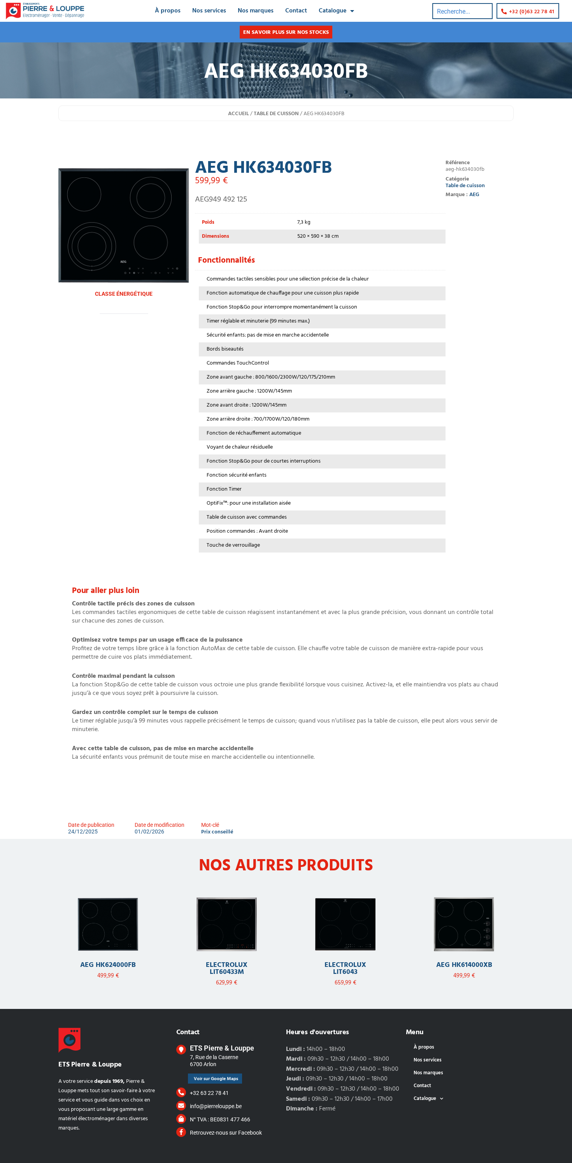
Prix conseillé (217, 832)
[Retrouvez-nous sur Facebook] (181, 1132)
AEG (474, 194)
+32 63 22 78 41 (209, 1093)
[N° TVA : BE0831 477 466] (181, 1119)
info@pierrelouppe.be (216, 1106)
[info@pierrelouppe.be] (181, 1105)
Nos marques (256, 11)
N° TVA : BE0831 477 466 (220, 1119)
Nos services (209, 11)
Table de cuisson (276, 113)
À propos (168, 11)
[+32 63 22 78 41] (181, 1092)
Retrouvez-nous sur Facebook (226, 1133)
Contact (296, 11)
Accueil (238, 113)
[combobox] (462, 11)
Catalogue (332, 11)
